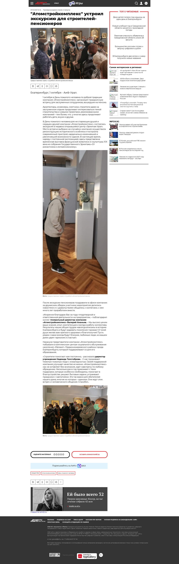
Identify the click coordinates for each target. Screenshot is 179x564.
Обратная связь (53, 522)
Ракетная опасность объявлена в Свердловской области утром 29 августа (129, 38)
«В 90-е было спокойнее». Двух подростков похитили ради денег (133, 79)
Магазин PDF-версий (93, 520)
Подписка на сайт (64, 520)
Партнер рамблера (68, 555)
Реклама (50, 520)
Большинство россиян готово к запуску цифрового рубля (129, 47)
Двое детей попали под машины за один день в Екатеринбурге (129, 18)
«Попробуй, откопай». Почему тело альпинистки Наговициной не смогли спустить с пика (133, 104)
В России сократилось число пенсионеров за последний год (131, 149)
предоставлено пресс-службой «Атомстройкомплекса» (68, 296)
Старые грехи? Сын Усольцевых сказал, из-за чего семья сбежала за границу (133, 113)
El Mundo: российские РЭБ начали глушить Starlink (132, 141)
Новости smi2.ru (39, 512)
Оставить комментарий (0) (90, 454)
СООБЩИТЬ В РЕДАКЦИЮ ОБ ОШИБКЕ (75, 522)
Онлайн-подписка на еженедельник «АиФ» (120, 520)
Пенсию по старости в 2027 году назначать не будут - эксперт (131, 157)
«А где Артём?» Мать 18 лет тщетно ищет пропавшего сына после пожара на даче (133, 72)
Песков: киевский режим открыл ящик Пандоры (131, 133)
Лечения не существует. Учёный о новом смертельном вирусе (132, 87)
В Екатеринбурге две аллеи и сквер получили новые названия (129, 57)
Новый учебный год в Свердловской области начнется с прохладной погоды (129, 28)
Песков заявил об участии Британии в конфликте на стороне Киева (133, 125)
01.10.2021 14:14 (36, 10)
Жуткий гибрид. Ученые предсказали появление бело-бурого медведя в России (134, 96)
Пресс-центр (78, 520)
